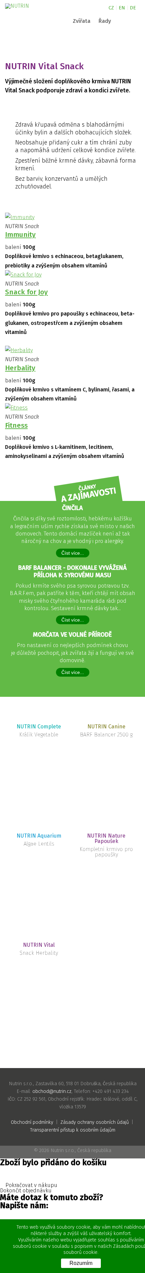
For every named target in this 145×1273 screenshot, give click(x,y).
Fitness (16, 425)
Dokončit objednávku (26, 1190)
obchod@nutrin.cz (51, 1091)
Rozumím (80, 1263)
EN (122, 8)
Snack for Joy (26, 292)
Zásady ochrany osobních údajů (94, 1122)
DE (133, 8)
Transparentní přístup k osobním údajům (72, 1130)
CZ (111, 8)
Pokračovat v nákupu (30, 1185)
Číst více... (72, 553)
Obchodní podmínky (32, 1122)
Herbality (20, 368)
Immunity (20, 234)
